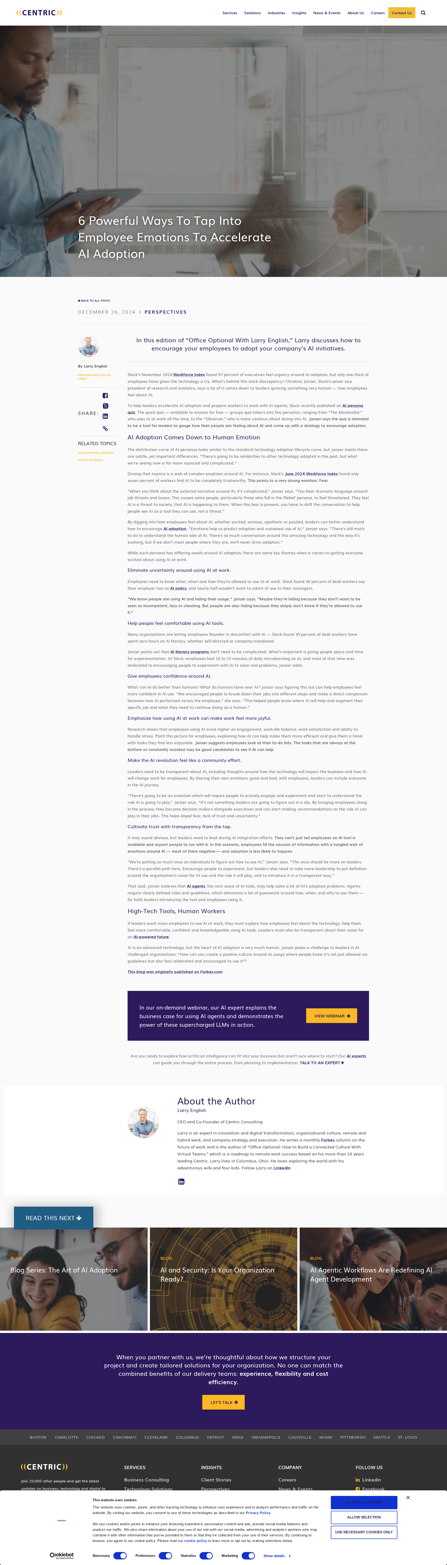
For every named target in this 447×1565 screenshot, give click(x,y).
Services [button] (230, 12)
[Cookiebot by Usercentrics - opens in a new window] (61, 1555)
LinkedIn (282, 1167)
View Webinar (330, 1016)
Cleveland (156, 1437)
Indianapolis (266, 1437)
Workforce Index (189, 374)
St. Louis (407, 1437)
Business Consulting (146, 1479)
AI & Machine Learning (96, 453)
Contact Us (402, 12)
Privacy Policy (258, 1513)
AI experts (356, 1056)
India (238, 1437)
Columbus (187, 1437)
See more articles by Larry (94, 377)
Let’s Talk (221, 1402)
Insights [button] (299, 12)
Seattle (381, 1437)
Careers (287, 1479)
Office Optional (91, 460)
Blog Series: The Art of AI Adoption (64, 1269)
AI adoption (174, 528)
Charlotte (66, 1437)
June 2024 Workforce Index (311, 473)
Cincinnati (125, 1437)
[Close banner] (408, 1497)
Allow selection (364, 1517)
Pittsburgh (353, 1437)
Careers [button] (378, 12)
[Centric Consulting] (39, 15)
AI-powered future (151, 936)
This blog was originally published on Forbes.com (175, 971)
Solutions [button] (252, 12)
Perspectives (166, 311)
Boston (38, 1437)
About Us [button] (356, 12)
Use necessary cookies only (364, 1532)
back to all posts (95, 300)
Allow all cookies (364, 1502)
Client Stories (216, 1479)
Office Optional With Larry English (238, 339)
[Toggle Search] (423, 13)
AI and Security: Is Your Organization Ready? (217, 1274)
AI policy (178, 588)
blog (16, 1258)
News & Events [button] (327, 12)
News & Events (295, 1488)
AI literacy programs (189, 651)
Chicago (95, 1437)
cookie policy (195, 1541)
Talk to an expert (320, 1062)
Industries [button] (276, 12)
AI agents (196, 886)
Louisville (300, 1437)
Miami (325, 1437)
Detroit (215, 1437)
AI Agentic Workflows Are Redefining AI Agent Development (371, 1274)
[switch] (165, 1555)
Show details (274, 1556)
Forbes (328, 1140)
